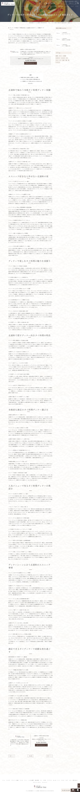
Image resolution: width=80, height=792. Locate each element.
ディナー (60, 55)
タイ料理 (64, 55)
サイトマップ (44, 782)
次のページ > (49, 756)
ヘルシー (57, 60)
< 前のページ (11, 756)
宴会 (66, 60)
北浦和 (57, 55)
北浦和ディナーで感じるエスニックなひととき (32, 81)
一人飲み (63, 60)
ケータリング (58, 62)
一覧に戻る (30, 756)
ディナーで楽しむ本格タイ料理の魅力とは (31, 79)
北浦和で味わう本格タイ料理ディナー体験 (29, 77)
